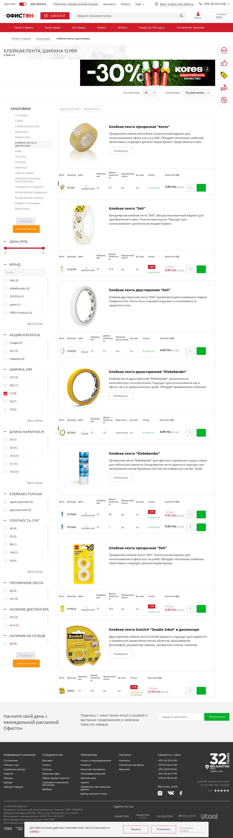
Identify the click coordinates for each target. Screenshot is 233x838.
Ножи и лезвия (24, 173)
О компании (11, 760)
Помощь (47, 769)
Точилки (20, 162)
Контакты (109, 4)
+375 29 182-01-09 (167, 778)
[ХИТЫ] (224, 62)
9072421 (71, 432)
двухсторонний (69, 109)
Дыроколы (21, 131)
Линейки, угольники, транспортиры (28, 180)
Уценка (85, 782)
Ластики (20, 156)
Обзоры (8, 778)
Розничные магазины (131, 765)
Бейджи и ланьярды (27, 203)
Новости (8, 773)
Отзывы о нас (11, 765)
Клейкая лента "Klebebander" (134, 453)
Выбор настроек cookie (94, 793)
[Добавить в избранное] (210, 187)
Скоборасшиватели (27, 126)
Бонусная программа (93, 769)
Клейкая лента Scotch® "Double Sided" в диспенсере (154, 629)
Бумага (101, 27)
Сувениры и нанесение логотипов (55, 783)
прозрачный (92, 109)
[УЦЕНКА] (224, 100)
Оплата (125, 4)
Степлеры (21, 115)
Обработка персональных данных (95, 788)
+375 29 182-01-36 (167, 765)
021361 (71, 187)
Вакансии (124, 769)
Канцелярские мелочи (29, 197)
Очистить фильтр (26, 228)
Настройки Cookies (186, 829)
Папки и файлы (23, 27)
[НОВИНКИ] (224, 50)
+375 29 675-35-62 (167, 769)
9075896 (71, 514)
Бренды (8, 782)
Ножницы (21, 167)
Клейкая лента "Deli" (127, 208)
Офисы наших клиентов (55, 778)
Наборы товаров (13, 786)
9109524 (71, 608)
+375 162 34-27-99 (167, 773)
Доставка (47, 760)
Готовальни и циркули (29, 186)
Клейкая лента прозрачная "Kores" (139, 126)
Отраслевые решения (93, 773)
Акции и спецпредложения (96, 760)
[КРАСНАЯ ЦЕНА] (224, 87)
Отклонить (163, 829)
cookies (34, 831)
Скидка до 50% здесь (152, 27)
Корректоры (23, 137)
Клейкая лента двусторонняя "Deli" (140, 290)
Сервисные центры (14, 769)
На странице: (131, 92)
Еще (138, 4)
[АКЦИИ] (224, 75)
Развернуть (121, 151)
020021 (71, 690)
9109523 (71, 351)
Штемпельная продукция (31, 192)
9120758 (71, 269)
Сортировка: (173, 92)
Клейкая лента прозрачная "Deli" (138, 548)
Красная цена (88, 778)
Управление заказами (190, 27)
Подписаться (217, 717)
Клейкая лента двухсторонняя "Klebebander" (148, 371)
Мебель (122, 27)
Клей (18, 151)
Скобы (19, 120)
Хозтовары (79, 27)
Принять (136, 829)
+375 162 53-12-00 (215, 3)
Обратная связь (51, 773)
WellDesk (47, 789)
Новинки (86, 765)
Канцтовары (53, 27)
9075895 (71, 527)
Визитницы (22, 208)
